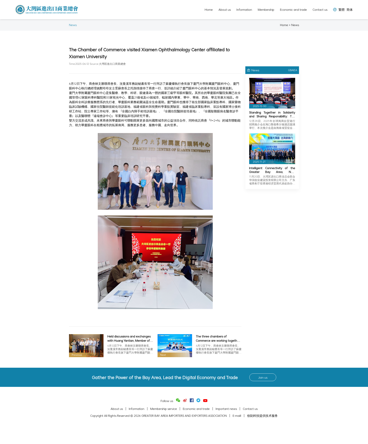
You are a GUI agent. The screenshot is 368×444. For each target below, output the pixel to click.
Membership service (163, 408)
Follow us (167, 401)
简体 (350, 9)
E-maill (237, 415)
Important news (226, 408)
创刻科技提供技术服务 (262, 415)
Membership (266, 9)
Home (209, 9)
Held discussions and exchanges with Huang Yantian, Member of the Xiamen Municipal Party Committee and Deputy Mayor (129, 338)
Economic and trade (293, 9)
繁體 (341, 9)
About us (225, 9)
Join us (262, 377)
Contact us (320, 9)
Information (244, 9)
